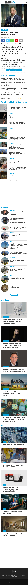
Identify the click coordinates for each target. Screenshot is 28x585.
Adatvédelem (15, 576)
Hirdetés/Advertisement (20, 575)
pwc (21, 98)
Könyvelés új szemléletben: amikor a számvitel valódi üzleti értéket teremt (12, 93)
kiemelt (13, 98)
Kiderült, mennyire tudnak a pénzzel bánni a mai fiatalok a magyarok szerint (14, 89)
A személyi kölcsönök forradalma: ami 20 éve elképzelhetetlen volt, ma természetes (13, 84)
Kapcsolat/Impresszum (7, 575)
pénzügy (17, 98)
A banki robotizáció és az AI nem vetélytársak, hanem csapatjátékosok (12, 79)
